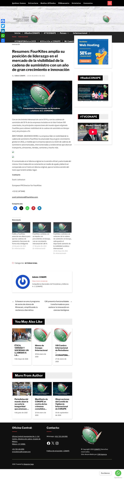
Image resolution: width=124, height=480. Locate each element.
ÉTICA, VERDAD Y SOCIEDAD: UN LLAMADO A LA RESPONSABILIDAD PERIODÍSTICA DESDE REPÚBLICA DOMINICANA (22, 350)
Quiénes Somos (19, 3)
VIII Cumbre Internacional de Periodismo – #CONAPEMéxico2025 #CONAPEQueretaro (62, 350)
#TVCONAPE (50, 33)
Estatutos (76, 3)
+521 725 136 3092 (61, 436)
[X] (53, 443)
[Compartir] (2, 40)
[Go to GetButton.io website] (118, 477)
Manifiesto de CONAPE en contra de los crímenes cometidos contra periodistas (41, 404)
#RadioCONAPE (32, 33)
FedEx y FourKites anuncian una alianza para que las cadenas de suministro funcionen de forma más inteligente (21, 239)
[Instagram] (57, 443)
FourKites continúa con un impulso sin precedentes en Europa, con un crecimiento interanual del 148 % (41, 239)
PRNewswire (63, 3)
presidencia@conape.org (21, 452)
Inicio (17, 33)
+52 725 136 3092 (18, 449)
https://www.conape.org (39, 281)
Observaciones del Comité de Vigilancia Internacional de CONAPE (62, 404)
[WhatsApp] (2, 35)
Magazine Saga (29, 464)
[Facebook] (48, 443)
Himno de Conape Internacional (41, 347)
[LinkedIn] (2, 30)
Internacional (80, 33)
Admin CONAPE (20, 76)
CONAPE (97, 449)
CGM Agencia (102, 454)
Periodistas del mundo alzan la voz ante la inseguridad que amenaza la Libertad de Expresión (22, 404)
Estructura (33, 3)
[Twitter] (2, 26)
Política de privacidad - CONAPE (58, 451)
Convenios (88, 3)
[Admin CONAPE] (23, 282)
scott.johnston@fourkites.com (25, 197)
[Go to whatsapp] (118, 473)
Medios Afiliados (48, 3)
